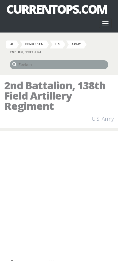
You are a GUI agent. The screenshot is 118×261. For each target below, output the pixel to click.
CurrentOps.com (56, 9)
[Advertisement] (59, 195)
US (57, 44)
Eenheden (34, 44)
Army (76, 44)
